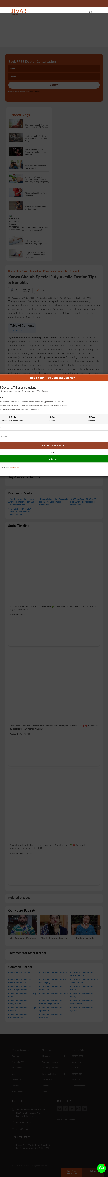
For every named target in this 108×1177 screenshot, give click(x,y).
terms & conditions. (15, 467)
